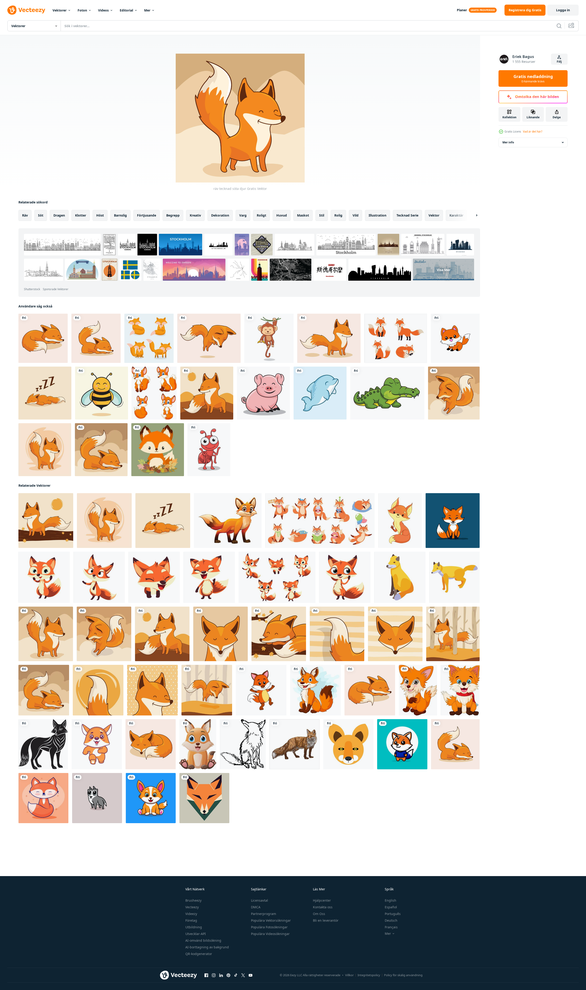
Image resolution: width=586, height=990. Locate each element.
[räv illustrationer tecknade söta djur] (44, 449)
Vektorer (59, 10)
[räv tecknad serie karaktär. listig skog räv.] (44, 577)
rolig (338, 215)
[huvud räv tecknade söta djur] (395, 634)
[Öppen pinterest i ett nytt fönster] (228, 975)
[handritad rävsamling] (149, 338)
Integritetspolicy (369, 975)
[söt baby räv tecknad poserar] (418, 690)
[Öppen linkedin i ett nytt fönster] (221, 975)
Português (393, 914)
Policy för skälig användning (403, 975)
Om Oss (319, 914)
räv (25, 215)
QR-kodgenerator (198, 954)
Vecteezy (192, 907)
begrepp (173, 215)
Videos (103, 10)
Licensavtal (259, 900)
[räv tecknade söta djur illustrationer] (96, 338)
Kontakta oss (322, 907)
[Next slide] (472, 215)
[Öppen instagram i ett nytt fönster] (214, 975)
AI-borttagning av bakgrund (207, 947)
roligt (261, 215)
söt (40, 215)
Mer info (508, 142)
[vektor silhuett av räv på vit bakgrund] (243, 744)
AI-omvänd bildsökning (203, 940)
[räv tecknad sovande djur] (150, 744)
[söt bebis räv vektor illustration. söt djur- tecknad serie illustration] (151, 798)
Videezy (191, 914)
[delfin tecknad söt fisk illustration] (320, 393)
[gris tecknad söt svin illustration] (263, 393)
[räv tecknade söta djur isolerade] (454, 393)
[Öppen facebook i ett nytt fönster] (206, 975)
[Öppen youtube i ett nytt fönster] (250, 975)
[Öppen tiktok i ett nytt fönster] (236, 975)
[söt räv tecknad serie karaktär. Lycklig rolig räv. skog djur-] (154, 577)
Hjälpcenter (322, 900)
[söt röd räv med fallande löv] (157, 449)
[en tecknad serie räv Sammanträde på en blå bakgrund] (453, 520)
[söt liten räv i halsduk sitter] (460, 690)
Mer (147, 10)
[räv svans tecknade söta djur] (337, 634)
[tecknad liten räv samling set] (154, 393)
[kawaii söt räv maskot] (455, 338)
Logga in (563, 10)
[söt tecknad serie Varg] (97, 798)
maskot (303, 215)
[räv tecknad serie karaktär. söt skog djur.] (99, 577)
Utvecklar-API (195, 934)
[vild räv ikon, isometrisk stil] (454, 577)
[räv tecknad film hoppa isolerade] (209, 338)
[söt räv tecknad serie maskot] (402, 744)
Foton (82, 10)
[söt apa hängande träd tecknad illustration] (269, 338)
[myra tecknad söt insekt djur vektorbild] (209, 449)
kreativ (195, 215)
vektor (434, 215)
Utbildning (193, 927)
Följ (559, 62)
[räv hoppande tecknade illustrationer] (206, 690)
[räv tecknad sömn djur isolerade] (43, 338)
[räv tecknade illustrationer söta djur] (101, 449)
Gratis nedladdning (533, 78)
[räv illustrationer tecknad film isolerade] (329, 338)
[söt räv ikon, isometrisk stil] (400, 577)
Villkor (349, 975)
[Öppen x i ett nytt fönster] (243, 975)
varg (243, 215)
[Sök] (559, 26)
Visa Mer (443, 269)
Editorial (126, 10)
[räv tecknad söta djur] (206, 393)
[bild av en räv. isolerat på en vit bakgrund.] (43, 744)
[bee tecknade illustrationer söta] (101, 393)
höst (100, 215)
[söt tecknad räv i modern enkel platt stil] (43, 798)
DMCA (255, 907)
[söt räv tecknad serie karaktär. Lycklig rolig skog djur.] (344, 577)
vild (356, 215)
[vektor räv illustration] (348, 744)
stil (321, 215)
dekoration (220, 215)
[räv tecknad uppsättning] (395, 338)
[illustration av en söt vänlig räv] (400, 520)
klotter (80, 215)
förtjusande (146, 215)
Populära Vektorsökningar (271, 920)
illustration (377, 215)
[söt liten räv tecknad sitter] (197, 744)
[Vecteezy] (26, 10)
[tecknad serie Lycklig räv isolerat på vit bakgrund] (315, 690)
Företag (191, 920)
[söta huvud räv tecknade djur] (220, 634)
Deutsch (391, 920)
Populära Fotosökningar (269, 927)
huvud (281, 215)
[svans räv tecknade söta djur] (98, 690)
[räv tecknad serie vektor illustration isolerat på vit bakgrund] (228, 520)
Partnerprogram (263, 914)
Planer (462, 10)
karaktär (456, 215)
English (390, 900)
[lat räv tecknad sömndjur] (44, 393)
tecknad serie (407, 215)
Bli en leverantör (325, 920)
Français (391, 927)
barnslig (120, 215)
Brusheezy (193, 900)
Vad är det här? (532, 131)
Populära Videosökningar (270, 934)
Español (391, 907)
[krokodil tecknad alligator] (387, 393)
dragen (59, 215)
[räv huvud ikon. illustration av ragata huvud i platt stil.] (204, 798)
